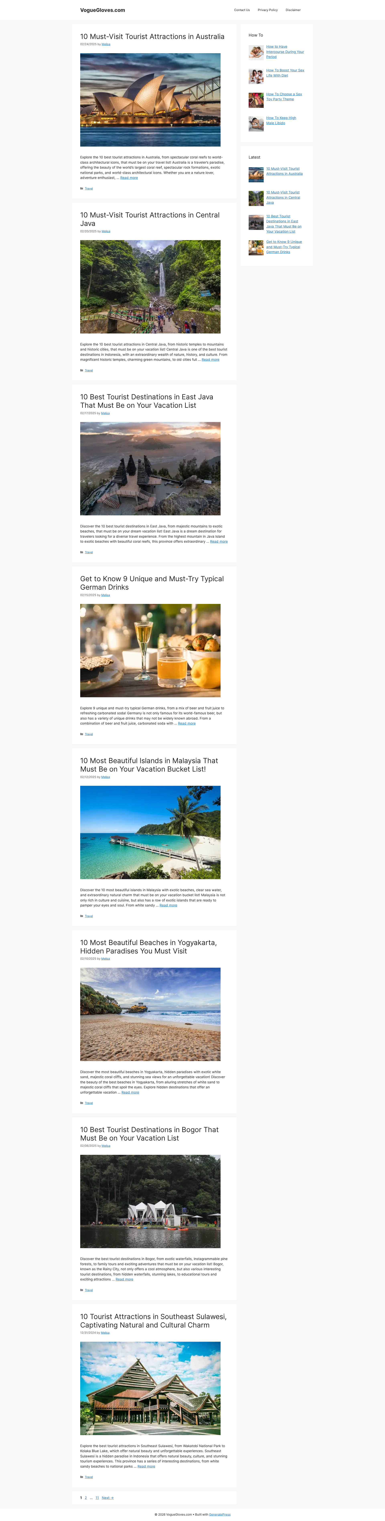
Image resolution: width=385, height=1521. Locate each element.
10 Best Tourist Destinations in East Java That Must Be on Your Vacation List (146, 400)
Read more (129, 178)
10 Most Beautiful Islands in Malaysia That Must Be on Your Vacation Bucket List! (149, 764)
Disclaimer (293, 10)
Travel (89, 188)
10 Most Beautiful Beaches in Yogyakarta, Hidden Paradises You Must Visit (148, 946)
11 (97, 1498)
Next (108, 1498)
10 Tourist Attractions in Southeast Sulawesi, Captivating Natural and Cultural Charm (153, 1320)
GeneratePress (220, 1514)
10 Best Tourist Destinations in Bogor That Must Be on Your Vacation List (149, 1133)
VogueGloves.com (102, 10)
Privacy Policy (268, 10)
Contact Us (242, 10)
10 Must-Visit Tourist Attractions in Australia (152, 36)
